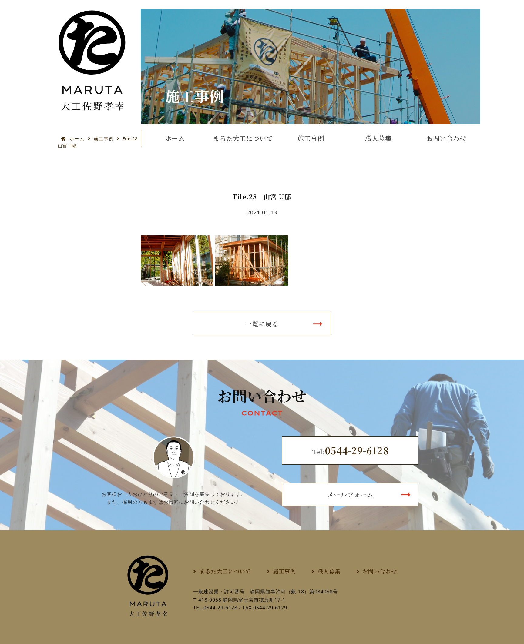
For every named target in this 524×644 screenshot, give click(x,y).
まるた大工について (243, 138)
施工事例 (103, 138)
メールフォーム (350, 494)
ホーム (77, 138)
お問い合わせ (446, 138)
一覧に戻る (262, 323)
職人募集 (378, 138)
